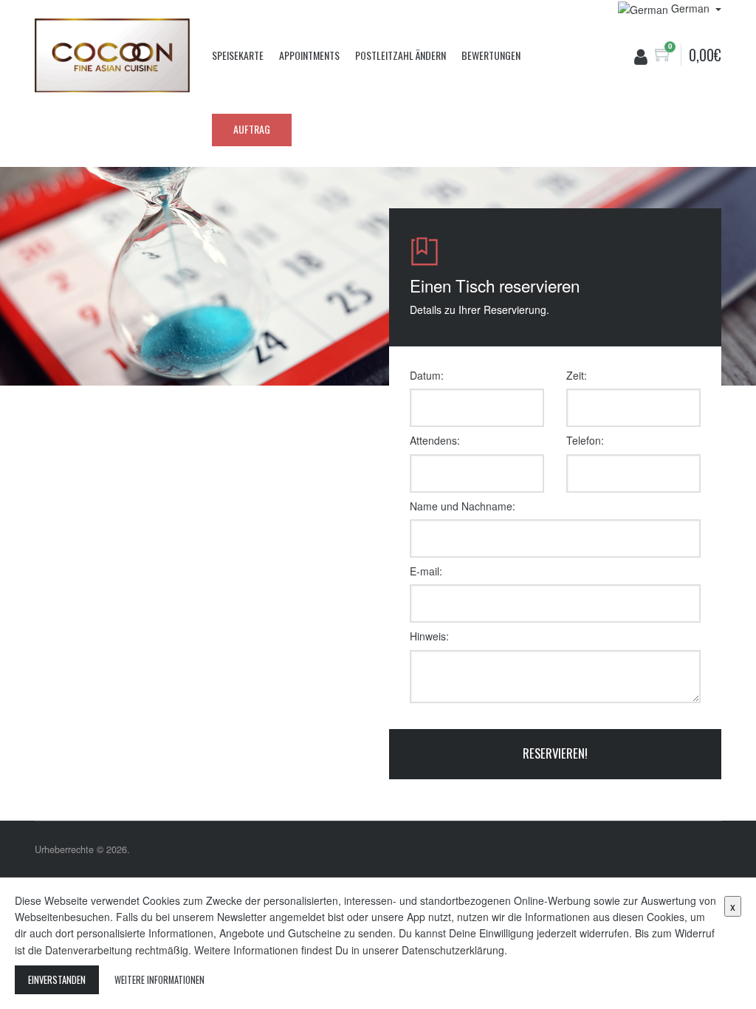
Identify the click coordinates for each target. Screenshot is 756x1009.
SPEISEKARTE (238, 55)
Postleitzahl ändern (400, 55)
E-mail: (426, 571)
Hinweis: (429, 636)
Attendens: (435, 440)
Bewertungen (490, 55)
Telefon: (585, 440)
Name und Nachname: (462, 506)
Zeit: (576, 375)
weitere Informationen (159, 980)
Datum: (427, 375)
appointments (309, 55)
